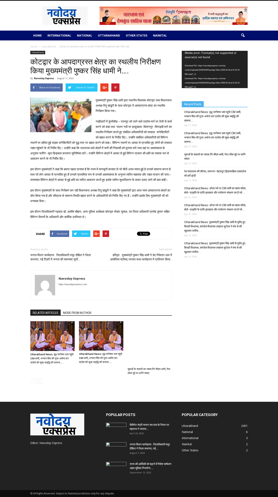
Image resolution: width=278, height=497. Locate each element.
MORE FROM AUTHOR (77, 312)
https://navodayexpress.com (73, 284)
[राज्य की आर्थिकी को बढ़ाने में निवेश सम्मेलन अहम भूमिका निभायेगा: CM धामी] (116, 469)
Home (37, 35)
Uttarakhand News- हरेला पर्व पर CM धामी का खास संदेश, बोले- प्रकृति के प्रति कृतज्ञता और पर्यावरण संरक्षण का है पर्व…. (215, 190)
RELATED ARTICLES (45, 312)
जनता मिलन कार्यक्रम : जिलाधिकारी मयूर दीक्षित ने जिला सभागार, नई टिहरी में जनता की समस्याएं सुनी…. (60, 257)
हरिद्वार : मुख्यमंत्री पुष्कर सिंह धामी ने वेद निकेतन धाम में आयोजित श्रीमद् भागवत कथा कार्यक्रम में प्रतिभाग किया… (141, 257)
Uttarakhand (109, 35)
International (59, 35)
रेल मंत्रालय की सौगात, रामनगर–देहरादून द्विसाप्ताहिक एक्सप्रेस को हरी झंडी (215, 173)
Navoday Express (44, 78)
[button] (243, 35)
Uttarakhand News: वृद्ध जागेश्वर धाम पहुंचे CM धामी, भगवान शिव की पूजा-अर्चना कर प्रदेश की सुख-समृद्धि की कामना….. (51, 358)
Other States (136, 35)
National (84, 35)
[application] (215, 69)
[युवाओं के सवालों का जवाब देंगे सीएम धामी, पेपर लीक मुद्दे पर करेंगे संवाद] (150, 343)
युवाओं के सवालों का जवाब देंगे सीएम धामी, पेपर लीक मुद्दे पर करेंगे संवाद (214, 156)
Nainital (160, 35)
